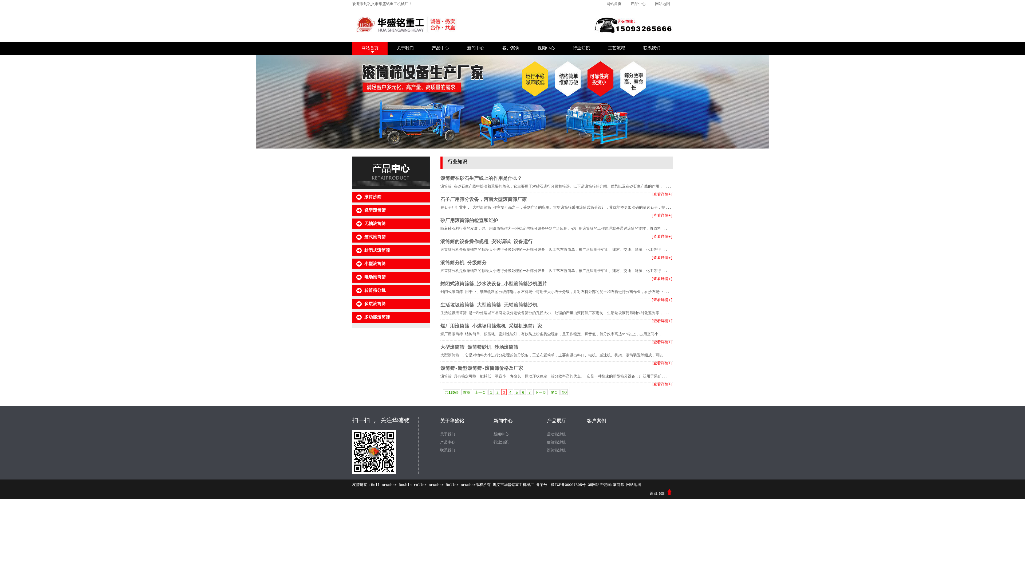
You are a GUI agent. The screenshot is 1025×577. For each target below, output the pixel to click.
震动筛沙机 (556, 434)
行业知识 (581, 48)
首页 (466, 392)
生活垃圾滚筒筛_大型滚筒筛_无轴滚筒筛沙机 (489, 305)
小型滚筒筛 (375, 264)
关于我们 (405, 48)
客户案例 (510, 48)
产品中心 (638, 4)
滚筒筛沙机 (556, 450)
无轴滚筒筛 (375, 223)
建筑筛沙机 (556, 442)
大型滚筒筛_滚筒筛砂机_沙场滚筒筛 (479, 347)
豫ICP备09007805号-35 (571, 485)
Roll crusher (384, 485)
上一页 (480, 392)
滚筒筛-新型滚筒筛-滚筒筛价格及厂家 (481, 368)
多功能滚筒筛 (377, 317)
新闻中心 (475, 48)
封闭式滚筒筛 (377, 250)
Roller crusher (461, 485)
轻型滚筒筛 (375, 210)
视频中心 (546, 48)
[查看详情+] (662, 194)
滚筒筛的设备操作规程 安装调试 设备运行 (486, 241)
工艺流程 (616, 48)
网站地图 (662, 4)
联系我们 (651, 48)
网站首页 (613, 4)
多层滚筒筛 (375, 304)
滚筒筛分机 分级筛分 (463, 263)
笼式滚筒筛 (375, 237)
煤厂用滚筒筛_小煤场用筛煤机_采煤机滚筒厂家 (491, 326)
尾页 (554, 392)
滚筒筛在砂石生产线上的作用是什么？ (481, 178)
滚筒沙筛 (372, 197)
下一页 (540, 392)
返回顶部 (658, 494)
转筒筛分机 (375, 290)
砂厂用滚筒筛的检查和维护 (469, 220)
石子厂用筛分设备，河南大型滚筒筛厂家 (483, 199)
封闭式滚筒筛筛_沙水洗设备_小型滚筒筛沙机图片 (493, 284)
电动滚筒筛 (375, 277)
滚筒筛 (618, 485)
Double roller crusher (421, 485)
